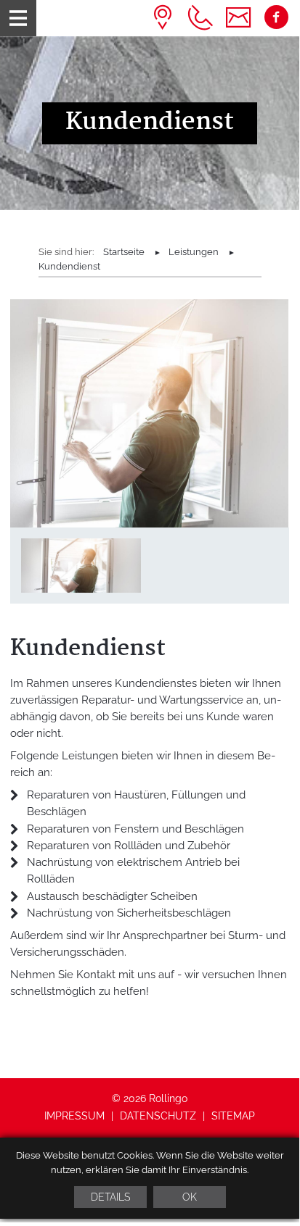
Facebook (276, 17)
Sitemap (233, 1116)
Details (110, 1197)
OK (189, 1197)
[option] (149, 123)
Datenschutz (158, 1116)
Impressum (74, 1116)
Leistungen (194, 251)
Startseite (124, 251)
